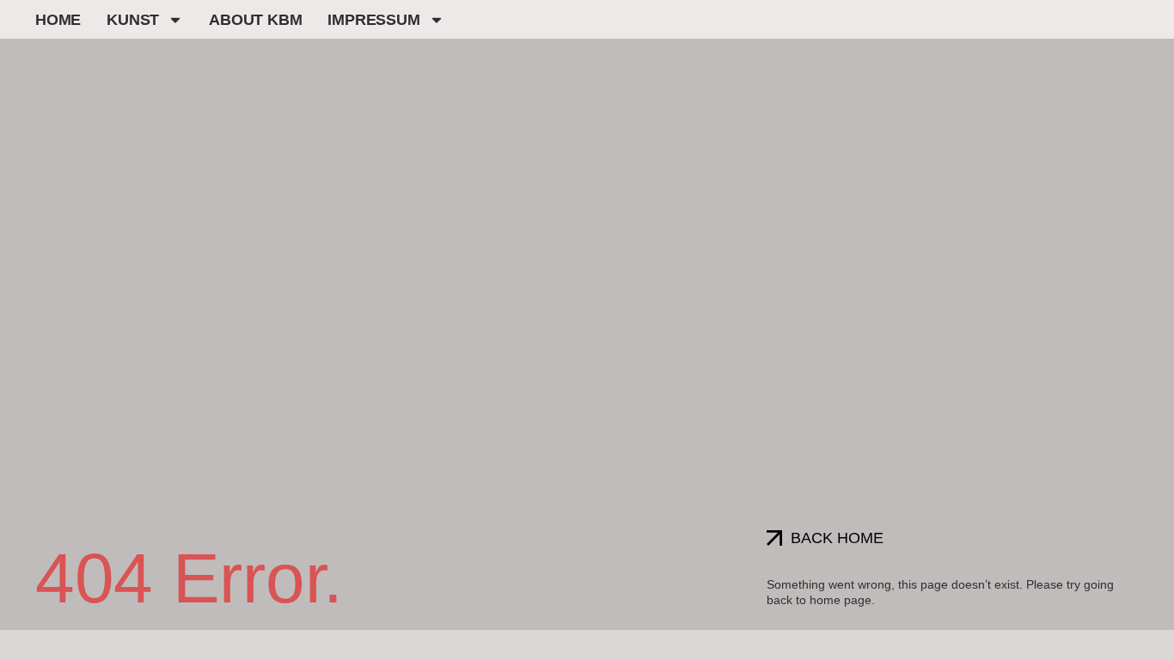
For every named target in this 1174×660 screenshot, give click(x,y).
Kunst (133, 19)
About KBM (255, 19)
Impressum (373, 19)
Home (58, 19)
